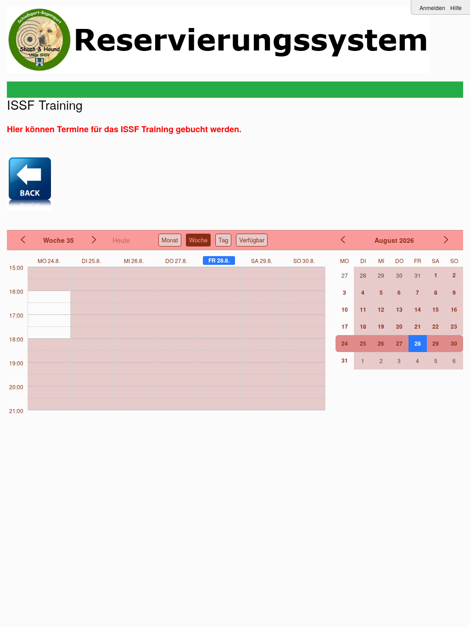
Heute (121, 240)
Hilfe (456, 7)
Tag (223, 239)
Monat (170, 239)
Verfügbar (251, 239)
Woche (198, 239)
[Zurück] (30, 207)
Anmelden (432, 7)
